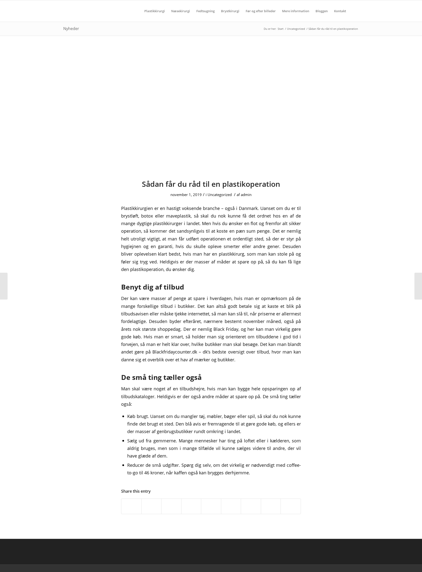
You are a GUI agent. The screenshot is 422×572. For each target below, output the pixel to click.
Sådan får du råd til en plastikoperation (211, 184)
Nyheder (71, 28)
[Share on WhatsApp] (171, 506)
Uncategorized (220, 194)
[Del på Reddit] (271, 506)
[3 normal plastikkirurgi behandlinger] (4, 286)
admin (246, 194)
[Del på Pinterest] (191, 506)
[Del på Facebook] (131, 506)
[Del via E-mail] (291, 506)
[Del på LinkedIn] (211, 506)
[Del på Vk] (251, 506)
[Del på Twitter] (151, 506)
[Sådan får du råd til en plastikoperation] (211, 110)
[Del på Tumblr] (231, 506)
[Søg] (354, 11)
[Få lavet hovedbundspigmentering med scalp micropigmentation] (418, 286)
